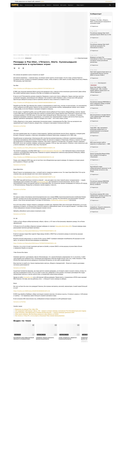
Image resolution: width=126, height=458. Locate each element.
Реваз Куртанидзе (82, 58)
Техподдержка (109, 1)
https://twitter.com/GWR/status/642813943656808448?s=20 (31, 291)
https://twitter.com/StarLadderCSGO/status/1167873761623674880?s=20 (34, 231)
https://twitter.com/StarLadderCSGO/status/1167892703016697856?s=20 (34, 243)
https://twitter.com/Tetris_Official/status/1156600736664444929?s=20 (34, 148)
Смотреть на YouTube (19, 126)
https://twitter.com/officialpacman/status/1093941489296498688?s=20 (34, 102)
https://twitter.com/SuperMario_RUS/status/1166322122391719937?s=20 (34, 177)
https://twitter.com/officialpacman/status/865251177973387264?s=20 (33, 88)
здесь (42, 1)
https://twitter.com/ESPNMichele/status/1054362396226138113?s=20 (33, 157)
